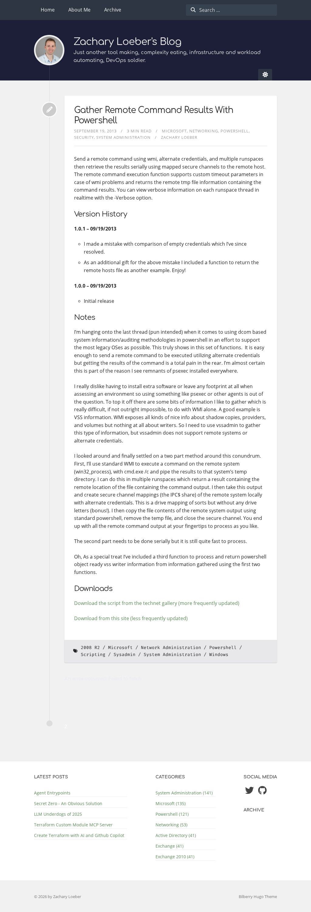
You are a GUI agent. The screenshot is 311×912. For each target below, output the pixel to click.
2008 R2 (90, 648)
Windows (218, 655)
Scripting (93, 655)
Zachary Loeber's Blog (127, 41)
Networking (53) (171, 825)
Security (84, 137)
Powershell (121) (172, 814)
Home (48, 9)
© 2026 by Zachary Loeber (57, 896)
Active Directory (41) (176, 835)
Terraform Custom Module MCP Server (73, 825)
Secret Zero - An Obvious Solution (68, 803)
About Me (79, 9)
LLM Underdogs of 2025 (58, 814)
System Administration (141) (184, 793)
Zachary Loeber (179, 137)
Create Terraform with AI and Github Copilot (79, 835)
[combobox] (231, 10)
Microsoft (174, 131)
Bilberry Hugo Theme (258, 896)
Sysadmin (124, 655)
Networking (203, 131)
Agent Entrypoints (52, 793)
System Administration (123, 137)
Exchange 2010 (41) (175, 856)
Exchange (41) (169, 846)
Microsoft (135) (171, 803)
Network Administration (171, 648)
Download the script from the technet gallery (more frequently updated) (156, 603)
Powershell (234, 131)
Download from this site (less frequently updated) (131, 618)
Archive (112, 9)
